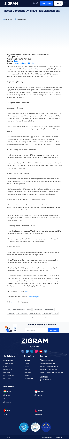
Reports (26, 366)
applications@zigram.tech (50, 366)
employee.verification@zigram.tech (52, 372)
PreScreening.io (33, 296)
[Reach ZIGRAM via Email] (45, 351)
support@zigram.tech (48, 363)
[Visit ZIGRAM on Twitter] (27, 351)
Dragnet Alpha (7, 369)
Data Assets (7, 378)
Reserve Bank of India (24, 63)
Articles (26, 363)
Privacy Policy (59, 437)
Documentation (28, 378)
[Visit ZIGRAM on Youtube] (41, 351)
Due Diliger (6, 372)
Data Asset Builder (8, 375)
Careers (26, 375)
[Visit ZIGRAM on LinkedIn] (32, 351)
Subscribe (53, 330)
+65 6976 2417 (46, 380)
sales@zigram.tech (47, 360)
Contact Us (44, 377)
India (16, 61)
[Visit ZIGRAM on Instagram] (36, 351)
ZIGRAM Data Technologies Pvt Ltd (23, 437)
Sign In (58, 3)
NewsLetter (27, 372)
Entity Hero (6, 366)
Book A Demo (46, 3)
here (26, 291)
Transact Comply (8, 363)
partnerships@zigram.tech (50, 369)
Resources (27, 369)
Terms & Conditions (47, 437)
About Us (27, 360)
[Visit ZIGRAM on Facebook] (23, 351)
